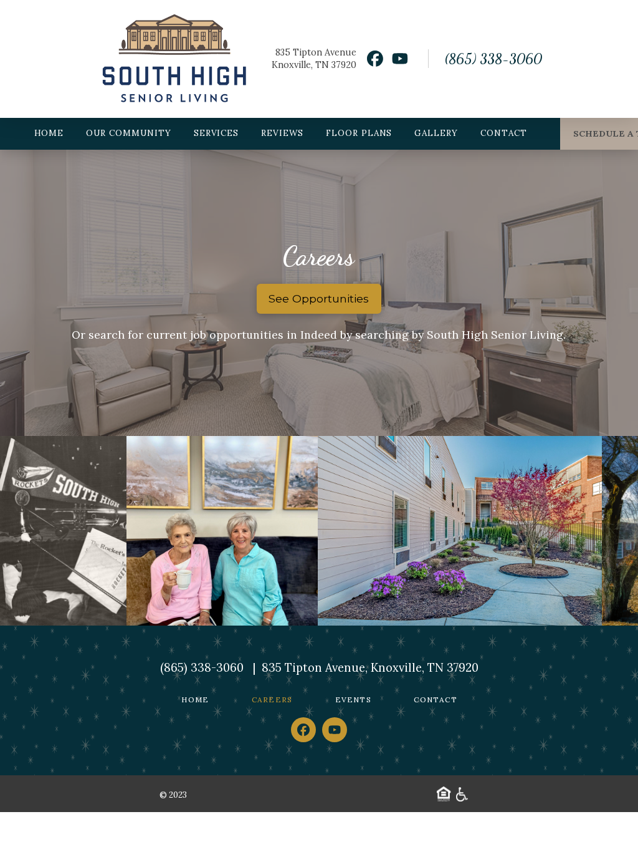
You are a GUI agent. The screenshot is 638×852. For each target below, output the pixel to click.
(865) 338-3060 (493, 59)
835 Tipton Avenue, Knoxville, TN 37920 (370, 668)
